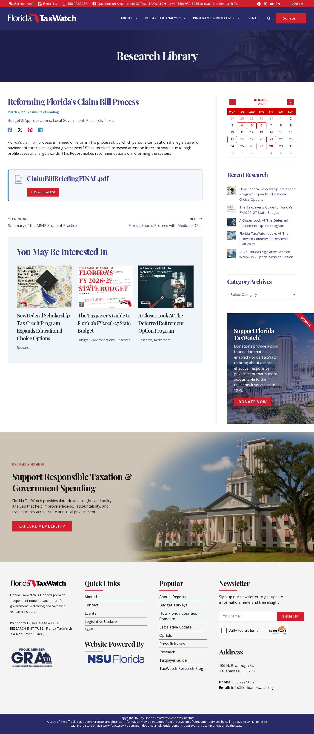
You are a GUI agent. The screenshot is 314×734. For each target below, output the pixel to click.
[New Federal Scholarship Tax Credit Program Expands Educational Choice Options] (231, 190)
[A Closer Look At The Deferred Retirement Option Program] (231, 222)
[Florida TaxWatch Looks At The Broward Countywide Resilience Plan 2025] (231, 235)
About (126, 18)
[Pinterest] (30, 129)
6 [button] (261, 125)
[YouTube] (272, 4)
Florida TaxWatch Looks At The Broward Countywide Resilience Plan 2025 (264, 238)
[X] (20, 129)
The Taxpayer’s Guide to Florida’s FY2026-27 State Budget (104, 323)
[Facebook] (259, 4)
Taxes (109, 120)
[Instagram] (265, 4)
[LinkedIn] (278, 4)
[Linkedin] (40, 129)
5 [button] (252, 125)
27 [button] (261, 146)
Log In (297, 4)
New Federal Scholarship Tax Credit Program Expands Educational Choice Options (267, 194)
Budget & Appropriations (29, 120)
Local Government (68, 120)
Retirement (162, 340)
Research (94, 120)
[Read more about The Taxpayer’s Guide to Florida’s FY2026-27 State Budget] (105, 286)
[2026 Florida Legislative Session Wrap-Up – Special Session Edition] (231, 253)
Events (252, 18)
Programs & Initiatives (213, 18)
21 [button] (271, 139)
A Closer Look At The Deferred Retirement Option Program (161, 323)
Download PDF (44, 192)
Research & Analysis (163, 18)
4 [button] (242, 125)
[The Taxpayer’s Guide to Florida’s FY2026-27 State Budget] (231, 209)
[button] (135, 18)
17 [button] (232, 139)
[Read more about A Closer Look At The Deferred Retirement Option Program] (166, 286)
